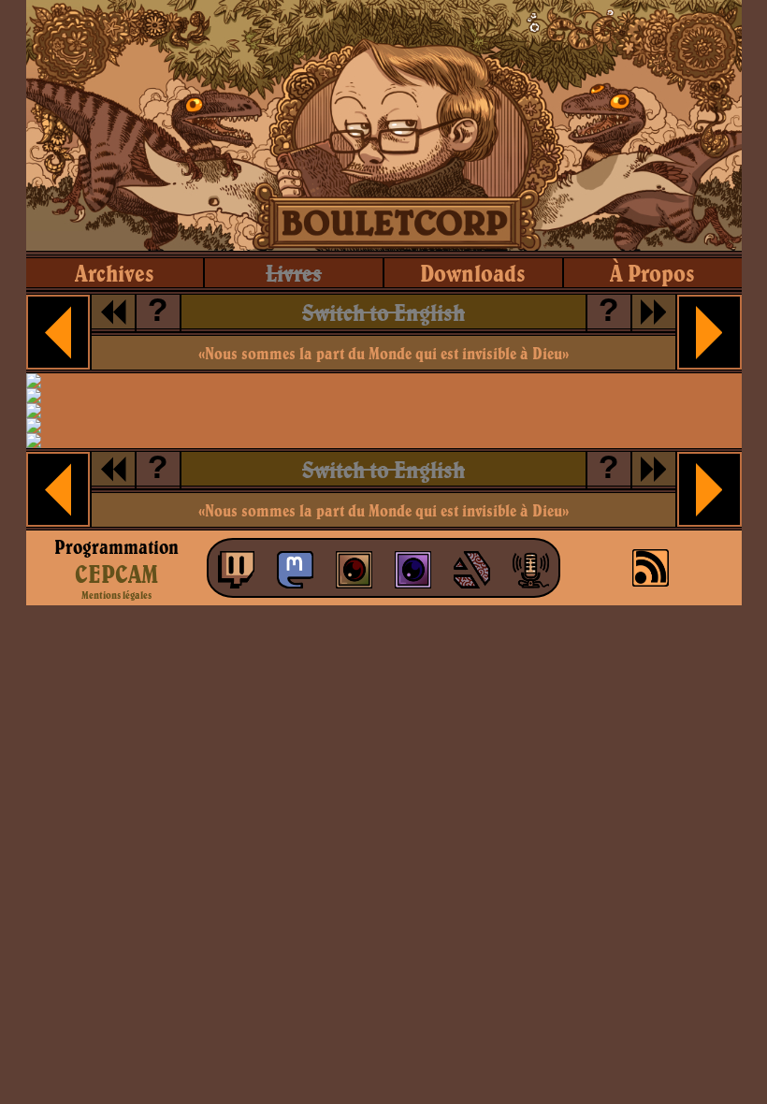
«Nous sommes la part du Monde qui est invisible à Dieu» (383, 353)
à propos (652, 272)
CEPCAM (116, 573)
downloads (473, 272)
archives (114, 272)
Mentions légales (116, 595)
